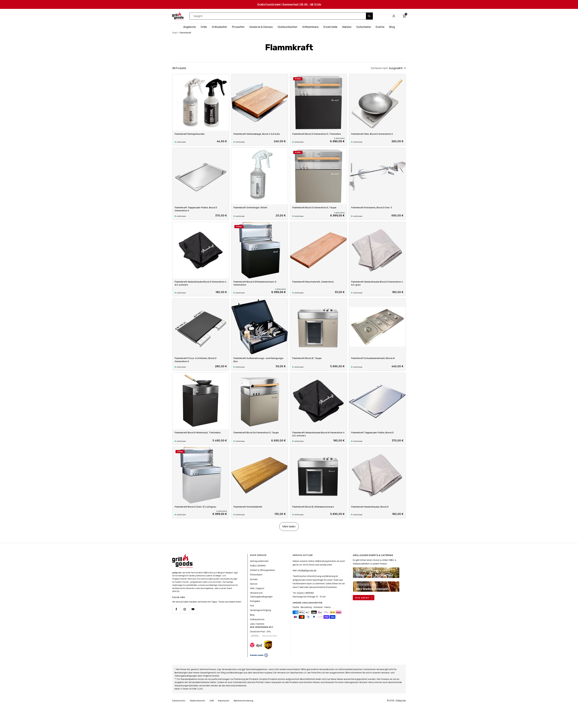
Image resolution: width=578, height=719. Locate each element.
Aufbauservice (257, 619)
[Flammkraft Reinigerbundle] (200, 102)
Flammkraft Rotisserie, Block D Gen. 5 (371, 207)
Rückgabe (255, 601)
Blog (392, 27)
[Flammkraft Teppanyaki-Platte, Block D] (377, 401)
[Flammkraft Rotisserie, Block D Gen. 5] (377, 176)
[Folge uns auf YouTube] (193, 609)
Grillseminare (310, 27)
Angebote (189, 27)
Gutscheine (363, 27)
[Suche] (369, 16)
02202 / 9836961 (305, 592)
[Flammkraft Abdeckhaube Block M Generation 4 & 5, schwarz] (318, 401)
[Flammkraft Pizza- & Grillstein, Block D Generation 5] (200, 326)
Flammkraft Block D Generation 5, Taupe (314, 207)
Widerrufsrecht (197, 700)
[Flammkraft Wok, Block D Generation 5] (377, 102)
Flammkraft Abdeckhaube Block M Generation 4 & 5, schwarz (318, 434)
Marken (346, 27)
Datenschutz (178, 700)
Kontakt (254, 579)
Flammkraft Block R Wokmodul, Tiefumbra (198, 432)
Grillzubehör (219, 27)
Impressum (223, 700)
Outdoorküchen (287, 27)
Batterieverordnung (243, 700)
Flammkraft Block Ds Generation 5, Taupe (256, 432)
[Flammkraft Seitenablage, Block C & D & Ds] (259, 102)
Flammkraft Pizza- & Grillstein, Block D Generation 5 (195, 360)
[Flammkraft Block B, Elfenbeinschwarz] (318, 475)
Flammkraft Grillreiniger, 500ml (250, 207)
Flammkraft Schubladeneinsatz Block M (373, 358)
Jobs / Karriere (257, 623)
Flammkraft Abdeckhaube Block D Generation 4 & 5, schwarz (200, 283)
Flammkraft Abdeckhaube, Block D (369, 506)
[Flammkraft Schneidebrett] (259, 475)
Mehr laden (289, 526)
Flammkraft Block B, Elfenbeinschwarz (313, 506)
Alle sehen (362, 597)
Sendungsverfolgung (260, 610)
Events (380, 27)
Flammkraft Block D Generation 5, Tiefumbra (316, 133)
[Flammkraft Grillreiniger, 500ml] (259, 176)
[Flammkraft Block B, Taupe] (318, 326)
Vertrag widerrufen (259, 561)
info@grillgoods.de (307, 570)
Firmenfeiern (256, 574)
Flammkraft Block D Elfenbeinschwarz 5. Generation (255, 283)
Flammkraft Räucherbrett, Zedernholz (313, 281)
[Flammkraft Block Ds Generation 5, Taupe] (259, 401)
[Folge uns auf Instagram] (184, 609)
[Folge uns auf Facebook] (176, 609)
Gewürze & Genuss (261, 27)
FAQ (252, 605)
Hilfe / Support (257, 588)
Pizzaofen (238, 27)
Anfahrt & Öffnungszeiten (262, 570)
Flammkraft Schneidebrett (247, 506)
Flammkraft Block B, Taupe (307, 358)
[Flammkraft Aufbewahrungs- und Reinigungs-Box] (259, 326)
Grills (204, 27)
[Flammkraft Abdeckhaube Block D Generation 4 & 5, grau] (377, 250)
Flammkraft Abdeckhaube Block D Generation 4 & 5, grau (377, 283)
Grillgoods (401, 700)
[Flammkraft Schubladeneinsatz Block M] (377, 326)
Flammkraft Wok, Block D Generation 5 (372, 133)
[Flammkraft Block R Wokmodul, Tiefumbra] (200, 401)
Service (253, 583)
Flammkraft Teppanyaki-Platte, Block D (372, 432)
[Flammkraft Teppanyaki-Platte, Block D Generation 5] (200, 176)
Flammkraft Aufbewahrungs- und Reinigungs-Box (258, 360)
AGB (212, 700)
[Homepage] (182, 555)
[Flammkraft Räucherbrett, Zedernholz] (318, 250)
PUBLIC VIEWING (258, 565)
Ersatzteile (330, 27)
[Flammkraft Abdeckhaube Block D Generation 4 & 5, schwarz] (200, 250)
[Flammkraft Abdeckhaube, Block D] (377, 475)
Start (174, 32)
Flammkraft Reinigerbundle (189, 133)
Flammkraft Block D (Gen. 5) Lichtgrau (195, 506)
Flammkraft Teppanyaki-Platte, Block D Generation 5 (196, 209)
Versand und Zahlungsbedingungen (261, 594)
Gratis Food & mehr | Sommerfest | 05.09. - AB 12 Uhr (289, 4)
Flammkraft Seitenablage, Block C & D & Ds (256, 133)
